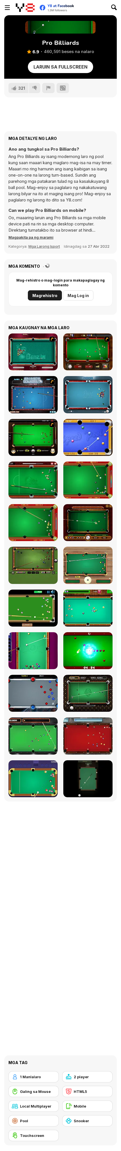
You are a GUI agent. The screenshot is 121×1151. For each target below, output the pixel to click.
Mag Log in (78, 295)
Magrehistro (44, 295)
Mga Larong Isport (44, 246)
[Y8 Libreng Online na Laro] (25, 7)
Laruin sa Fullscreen (60, 67)
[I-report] (48, 88)
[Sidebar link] (7, 7)
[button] (30, 237)
